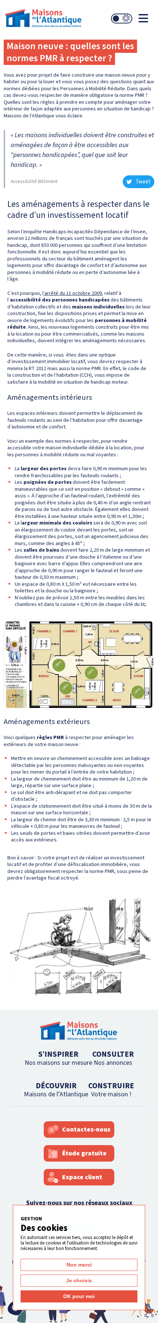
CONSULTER (113, 1058)
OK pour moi (79, 1296)
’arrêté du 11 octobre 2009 (72, 293)
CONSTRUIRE (111, 1089)
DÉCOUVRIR (56, 1089)
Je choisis (79, 1280)
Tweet (143, 182)
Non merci (79, 1265)
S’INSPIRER (58, 1058)
